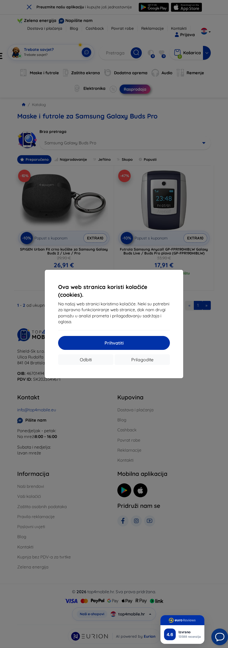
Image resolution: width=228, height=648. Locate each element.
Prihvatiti (114, 343)
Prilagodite (142, 359)
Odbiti (86, 359)
